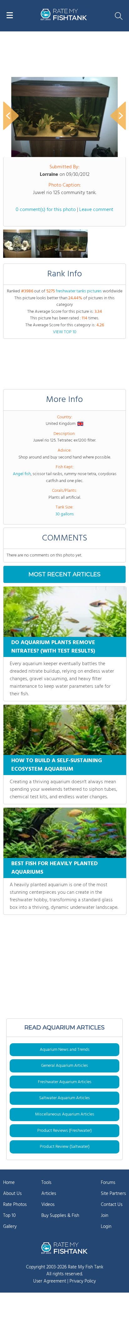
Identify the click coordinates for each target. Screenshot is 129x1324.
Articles (48, 1193)
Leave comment (96, 210)
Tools (46, 1182)
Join (104, 1215)
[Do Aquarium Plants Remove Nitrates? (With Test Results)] (64, 612)
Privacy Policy (83, 1281)
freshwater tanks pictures (79, 291)
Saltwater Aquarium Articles (64, 1098)
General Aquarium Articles (64, 1065)
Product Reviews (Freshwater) (64, 1130)
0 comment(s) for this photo (46, 210)
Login (106, 1226)
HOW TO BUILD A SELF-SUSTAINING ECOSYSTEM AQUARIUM (56, 765)
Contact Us (111, 1204)
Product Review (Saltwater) (65, 1146)
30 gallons (64, 514)
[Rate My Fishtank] (63, 19)
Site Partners (113, 1193)
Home (9, 1182)
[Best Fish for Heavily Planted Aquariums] (64, 833)
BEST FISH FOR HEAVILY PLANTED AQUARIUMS (54, 868)
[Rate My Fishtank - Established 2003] (64, 1248)
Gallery (10, 1226)
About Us (12, 1193)
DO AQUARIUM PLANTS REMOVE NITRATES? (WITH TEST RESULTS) (53, 646)
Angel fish (22, 474)
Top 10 (9, 1215)
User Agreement (49, 1281)
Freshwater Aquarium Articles (64, 1082)
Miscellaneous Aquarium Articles (64, 1114)
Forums (108, 1182)
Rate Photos (15, 1204)
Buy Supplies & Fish (60, 1215)
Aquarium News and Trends (65, 1049)
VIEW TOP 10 (64, 332)
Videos (47, 1204)
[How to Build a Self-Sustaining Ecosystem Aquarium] (64, 730)
